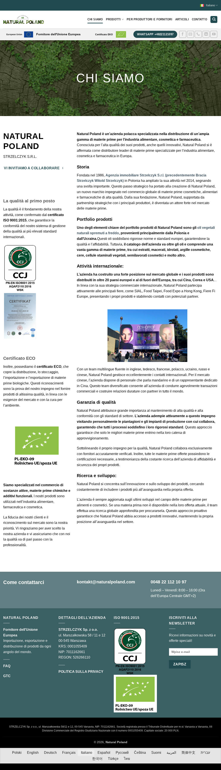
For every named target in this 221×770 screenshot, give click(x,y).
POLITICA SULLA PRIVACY (80, 671)
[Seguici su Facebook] (182, 34)
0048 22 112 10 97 (168, 582)
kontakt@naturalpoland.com (106, 582)
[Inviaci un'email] (190, 34)
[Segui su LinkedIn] (206, 34)
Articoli (182, 19)
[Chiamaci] (198, 34)
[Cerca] (213, 19)
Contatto (199, 19)
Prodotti (113, 19)
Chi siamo (95, 19)
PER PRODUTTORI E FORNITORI (149, 19)
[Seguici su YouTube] (213, 34)
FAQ (6, 666)
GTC (7, 676)
